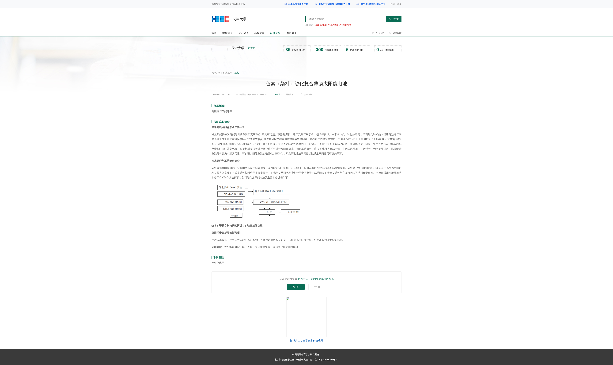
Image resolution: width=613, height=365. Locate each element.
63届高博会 (333, 25)
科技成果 (227, 72)
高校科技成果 (345, 25)
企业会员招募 (321, 25)
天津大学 (216, 72)
